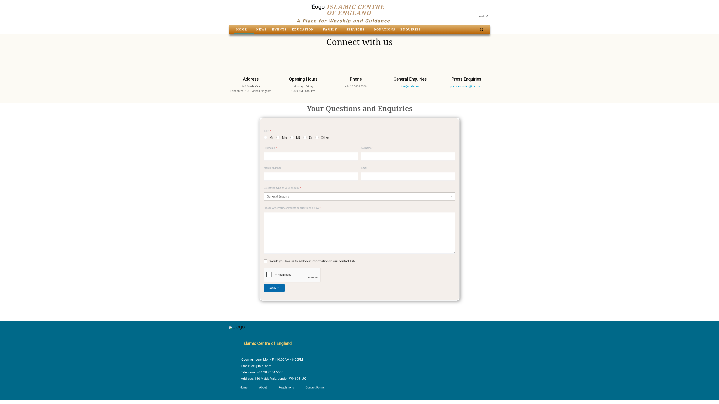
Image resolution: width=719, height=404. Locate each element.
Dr (311, 138)
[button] (481, 29)
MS (298, 138)
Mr (271, 138)
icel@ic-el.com (410, 86)
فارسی (483, 15)
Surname (367, 147)
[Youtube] (486, 8)
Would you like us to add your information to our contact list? (312, 261)
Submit (274, 288)
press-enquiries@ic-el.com (466, 86)
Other (325, 138)
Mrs (285, 138)
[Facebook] (467, 8)
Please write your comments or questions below (292, 207)
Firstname (270, 147)
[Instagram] (477, 8)
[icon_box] (268, 359)
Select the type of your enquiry (282, 187)
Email (364, 167)
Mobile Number (272, 167)
